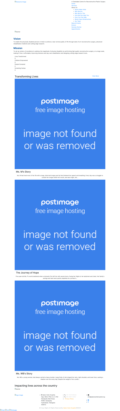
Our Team (78, 21)
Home (73, 3)
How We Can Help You (82, 15)
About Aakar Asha (80, 9)
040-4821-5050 (71, 397)
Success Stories (76, 27)
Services (74, 5)
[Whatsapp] (13, 410)
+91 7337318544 (71, 395)
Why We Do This (80, 13)
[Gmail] (2, 410)
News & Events (76, 23)
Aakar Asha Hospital (69, 408)
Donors (74, 25)
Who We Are (78, 11)
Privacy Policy (69, 399)
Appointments (76, 29)
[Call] (7, 410)
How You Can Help (81, 17)
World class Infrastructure (83, 19)
